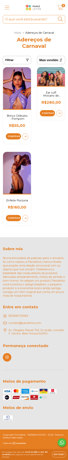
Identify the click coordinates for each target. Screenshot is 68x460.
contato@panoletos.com (24, 323)
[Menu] (7, 7)
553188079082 (18, 316)
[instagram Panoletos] (7, 357)
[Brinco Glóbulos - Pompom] (25, 136)
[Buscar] (60, 19)
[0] (60, 8)
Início (17, 32)
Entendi (59, 454)
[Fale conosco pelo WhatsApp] (62, 442)
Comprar (14, 136)
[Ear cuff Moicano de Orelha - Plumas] (59, 113)
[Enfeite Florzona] (25, 218)
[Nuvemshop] (14, 443)
